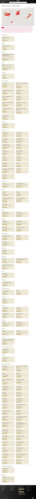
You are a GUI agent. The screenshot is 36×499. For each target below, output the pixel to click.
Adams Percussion (12, 487)
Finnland (30, 27)
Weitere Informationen (5, 40)
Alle (2, 27)
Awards (3, 489)
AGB (27, 488)
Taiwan (27, 30)
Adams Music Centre (13, 489)
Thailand (31, 30)
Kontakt (28, 487)
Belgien (10, 27)
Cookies (28, 490)
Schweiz (20, 30)
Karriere (3, 490)
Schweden (16, 30)
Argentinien (6, 27)
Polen (3, 30)
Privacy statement (29, 489)
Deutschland (25, 27)
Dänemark (20, 27)
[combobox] (18, 2)
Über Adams (3, 487)
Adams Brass (12, 488)
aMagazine (11, 490)
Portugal (6, 30)
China (17, 27)
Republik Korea (11, 30)
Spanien (24, 30)
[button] (11, 22)
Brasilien (14, 27)
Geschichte (3, 488)
